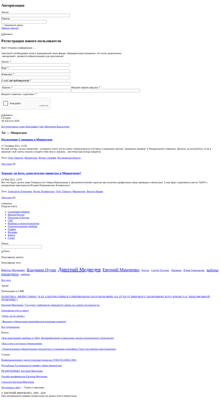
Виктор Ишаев (95, 191)
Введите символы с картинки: (19, 94)
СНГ (10, 220)
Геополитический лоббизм (22, 226)
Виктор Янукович (13, 270)
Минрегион (30, 157)
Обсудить (6, 164)
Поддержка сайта (10, 387)
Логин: (5, 12)
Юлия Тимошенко (194, 270)
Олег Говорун (15, 157)
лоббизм (25, 274)
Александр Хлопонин (20, 191)
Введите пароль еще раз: (85, 87)
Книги (11, 235)
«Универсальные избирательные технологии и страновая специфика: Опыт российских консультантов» (58, 349)
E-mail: (16, 80)
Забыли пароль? (10, 28)
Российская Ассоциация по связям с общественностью (31, 365)
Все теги (6, 280)
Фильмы (12, 232)
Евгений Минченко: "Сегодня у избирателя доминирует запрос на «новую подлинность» (50, 305)
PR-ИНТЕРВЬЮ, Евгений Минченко (22, 371)
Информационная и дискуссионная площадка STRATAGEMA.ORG (39, 360)
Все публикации (10, 327)
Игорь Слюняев (47, 157)
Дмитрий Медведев (79, 269)
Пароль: (5, 18)
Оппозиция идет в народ (15, 310)
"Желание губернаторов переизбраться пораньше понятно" (34, 321)
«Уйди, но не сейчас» (13, 316)
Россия (145, 270)
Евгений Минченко (121, 269)
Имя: (5, 68)
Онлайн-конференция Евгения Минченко (24, 376)
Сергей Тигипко (160, 270)
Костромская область (69, 157)
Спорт (11, 238)
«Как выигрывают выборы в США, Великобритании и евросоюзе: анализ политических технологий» (57, 338)
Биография (32, 126)
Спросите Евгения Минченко (17, 382)
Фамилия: (7, 74)
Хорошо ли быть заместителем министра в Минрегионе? (41, 173)
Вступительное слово (13, 126)
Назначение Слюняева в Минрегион (26, 139)
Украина (176, 270)
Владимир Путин (41, 270)
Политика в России (18, 217)
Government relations (19, 211)
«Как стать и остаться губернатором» (21, 343)
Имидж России (16, 214)
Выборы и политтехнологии (23, 223)
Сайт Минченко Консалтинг (54, 126)
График (12, 229)
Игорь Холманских (44, 191)
